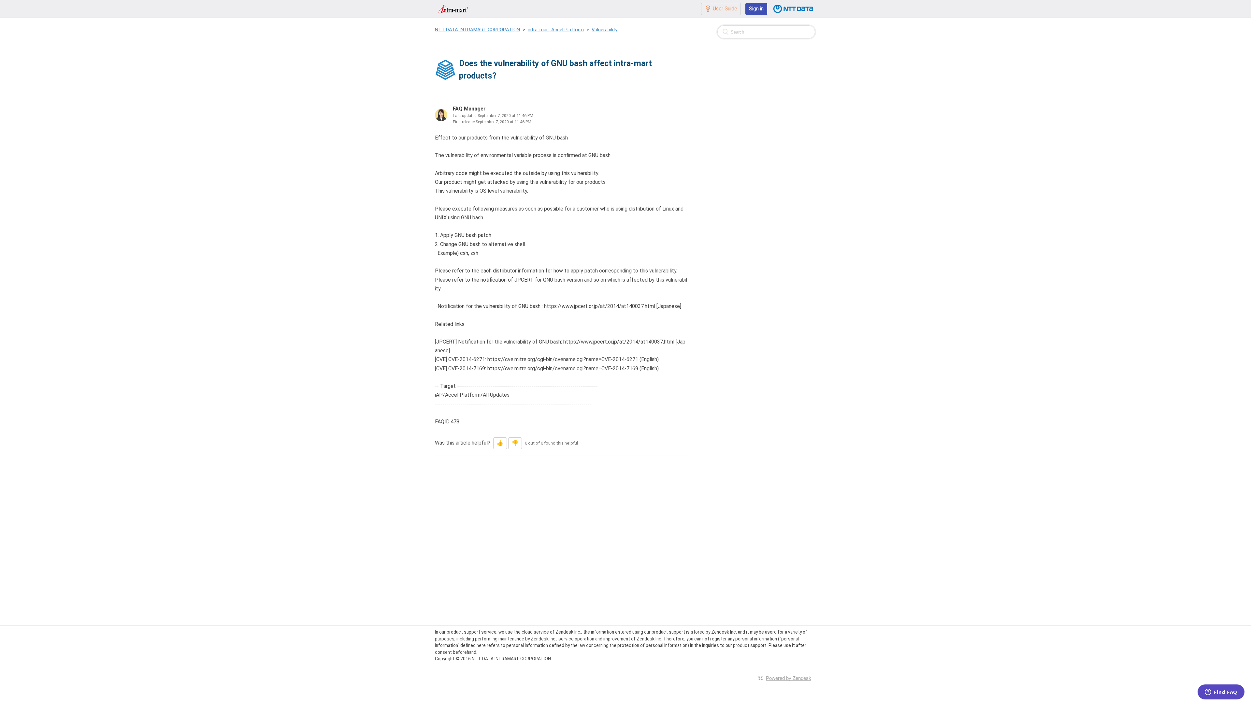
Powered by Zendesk (788, 678)
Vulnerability (604, 30)
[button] (500, 443)
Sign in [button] (756, 9)
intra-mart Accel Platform (556, 30)
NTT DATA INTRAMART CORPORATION (477, 30)
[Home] (453, 9)
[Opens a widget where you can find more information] (1221, 692)
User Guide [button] (725, 9)
